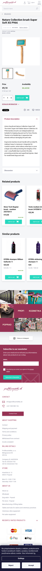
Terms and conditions (9, 432)
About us (5, 491)
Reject (11, 565)
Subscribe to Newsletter (12, 377)
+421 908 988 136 (12, 406)
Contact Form (13, 413)
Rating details (23, 27)
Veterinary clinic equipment (11, 511)
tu (34, 553)
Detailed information (9, 104)
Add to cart (20, 98)
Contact (5, 425)
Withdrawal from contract (10, 438)
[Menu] (39, 2)
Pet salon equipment (9, 514)
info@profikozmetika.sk (14, 402)
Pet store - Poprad (8, 501)
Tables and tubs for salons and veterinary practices (19, 508)
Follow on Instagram (23, 338)
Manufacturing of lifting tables (12, 504)
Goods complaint (8, 442)
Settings (21, 558)
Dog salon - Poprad (8, 497)
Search (37, 8)
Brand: (6, 33)
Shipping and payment (9, 428)
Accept (31, 565)
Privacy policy (6, 435)
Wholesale (5, 494)
